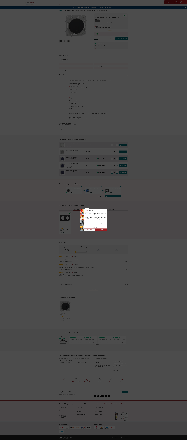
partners (90, 213)
